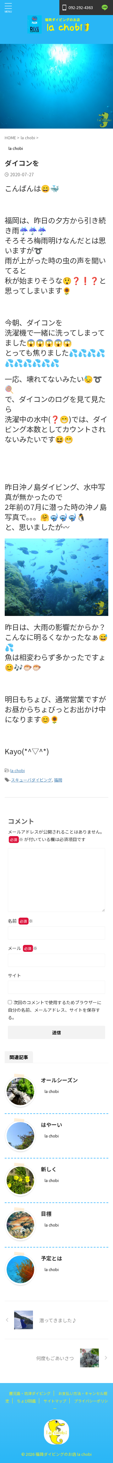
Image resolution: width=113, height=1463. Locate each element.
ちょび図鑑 (26, 1400)
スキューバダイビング (31, 780)
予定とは (51, 1258)
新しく (49, 1169)
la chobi (17, 770)
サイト (14, 975)
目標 (46, 1213)
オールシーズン (59, 1080)
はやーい (51, 1124)
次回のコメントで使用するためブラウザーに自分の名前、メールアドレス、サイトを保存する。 (54, 1009)
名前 (20, 921)
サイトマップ (55, 1400)
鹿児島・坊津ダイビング (30, 1393)
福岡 (58, 780)
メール (22, 948)
